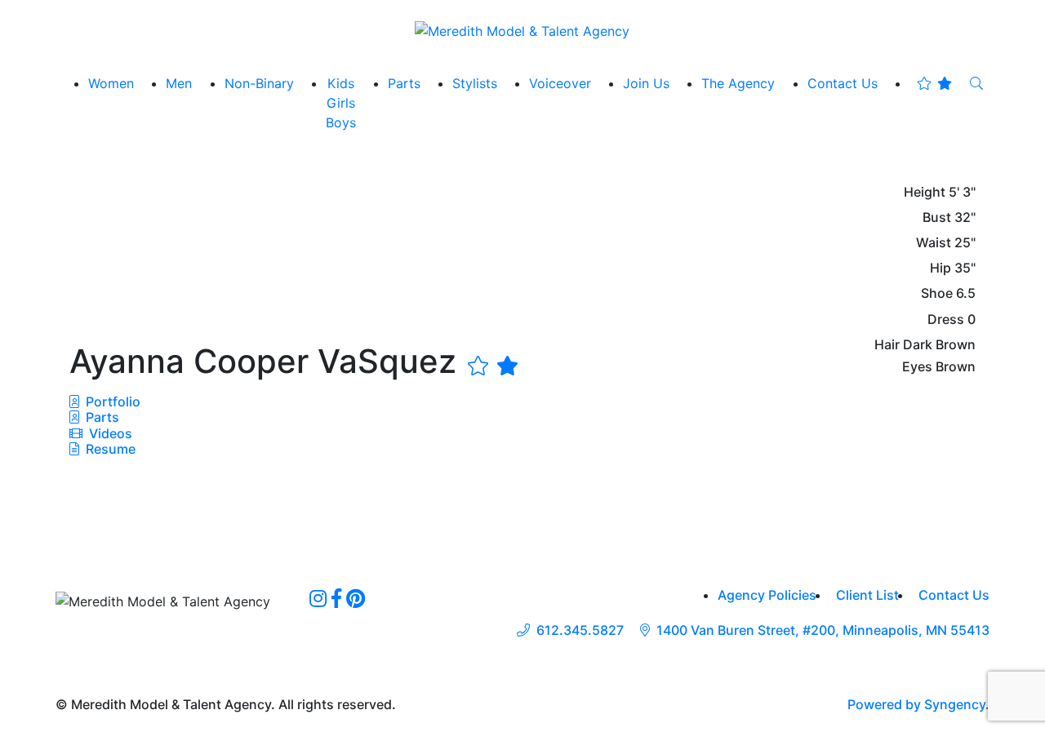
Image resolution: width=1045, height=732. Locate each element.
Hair (887, 345)
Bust (937, 217)
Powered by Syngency (916, 704)
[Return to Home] (522, 30)
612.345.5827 (580, 630)
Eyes (917, 367)
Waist (933, 243)
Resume (111, 449)
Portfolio (111, 401)
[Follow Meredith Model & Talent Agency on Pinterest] (355, 598)
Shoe (937, 293)
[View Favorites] (934, 83)
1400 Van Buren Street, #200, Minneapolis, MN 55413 (822, 630)
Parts (100, 417)
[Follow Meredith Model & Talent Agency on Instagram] (318, 598)
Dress (945, 319)
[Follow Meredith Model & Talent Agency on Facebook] (336, 598)
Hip (940, 268)
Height (924, 192)
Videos (109, 433)
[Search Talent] (976, 83)
